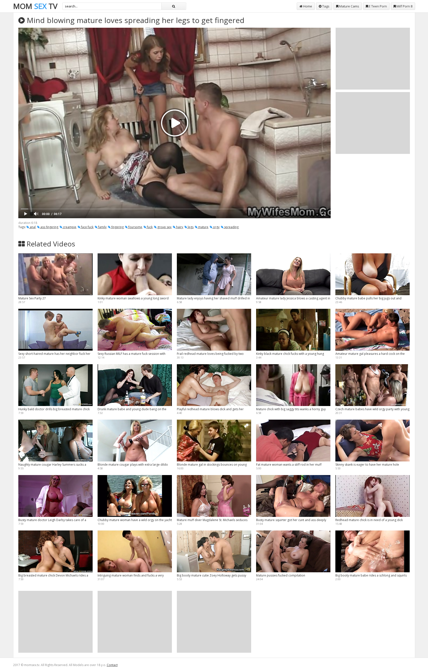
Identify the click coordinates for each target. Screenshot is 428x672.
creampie (69, 227)
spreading (231, 227)
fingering (117, 227)
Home (307, 6)
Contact (112, 665)
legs (190, 227)
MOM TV (35, 6)
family (102, 227)
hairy (179, 227)
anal (32, 227)
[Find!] (173, 6)
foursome (135, 227)
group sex (164, 227)
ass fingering (49, 227)
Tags (325, 6)
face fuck (86, 227)
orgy (215, 227)
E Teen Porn (377, 6)
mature (202, 227)
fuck (149, 227)
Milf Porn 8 (404, 6)
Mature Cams (348, 6)
